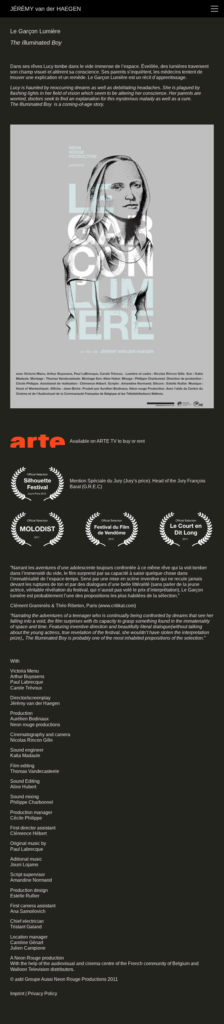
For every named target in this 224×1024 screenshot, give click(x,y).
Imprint (17, 993)
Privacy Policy (42, 993)
